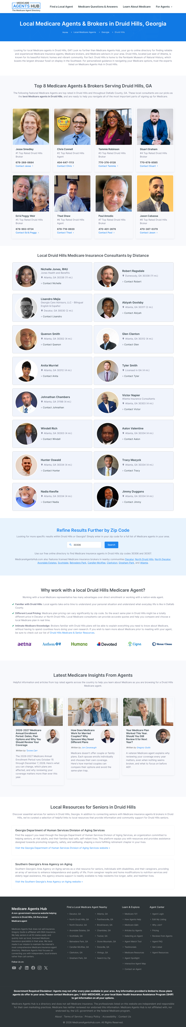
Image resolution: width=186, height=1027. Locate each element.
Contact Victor (132, 409)
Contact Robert (132, 281)
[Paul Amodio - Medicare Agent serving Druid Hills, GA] (114, 193)
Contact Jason (148, 232)
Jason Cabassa (149, 215)
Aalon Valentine (132, 428)
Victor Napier (131, 395)
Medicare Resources (134, 952)
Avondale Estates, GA (79, 930)
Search (111, 544)
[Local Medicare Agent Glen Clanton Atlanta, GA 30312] (107, 339)
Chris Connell (65, 149)
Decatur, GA (75, 914)
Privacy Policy (92, 1016)
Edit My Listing (159, 919)
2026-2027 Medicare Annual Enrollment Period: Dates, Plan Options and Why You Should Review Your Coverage (28, 738)
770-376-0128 (107, 162)
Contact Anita (50, 376)
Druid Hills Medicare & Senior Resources (72, 632)
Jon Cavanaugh (88, 747)
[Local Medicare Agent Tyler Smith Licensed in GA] (107, 370)
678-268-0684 (25, 162)
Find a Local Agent (61, 6)
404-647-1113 (65, 162)
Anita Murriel (49, 365)
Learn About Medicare (137, 6)
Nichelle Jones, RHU (54, 269)
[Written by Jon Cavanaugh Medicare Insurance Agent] (108, 736)
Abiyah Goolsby (132, 302)
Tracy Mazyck (131, 460)
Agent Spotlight (132, 958)
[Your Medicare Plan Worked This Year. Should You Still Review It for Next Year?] (148, 711)
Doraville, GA (102, 947)
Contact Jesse (24, 166)
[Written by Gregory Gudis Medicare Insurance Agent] (163, 736)
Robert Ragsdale (133, 271)
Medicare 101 (130, 914)
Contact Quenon (52, 344)
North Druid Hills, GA (79, 919)
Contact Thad (64, 232)
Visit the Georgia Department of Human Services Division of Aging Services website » (62, 847)
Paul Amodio (106, 215)
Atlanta (144, 562)
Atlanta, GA (102, 914)
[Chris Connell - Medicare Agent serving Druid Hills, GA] (72, 126)
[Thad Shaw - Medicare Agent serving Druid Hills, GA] (72, 193)
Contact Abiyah (132, 312)
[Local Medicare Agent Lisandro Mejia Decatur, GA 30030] (26, 307)
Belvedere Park (78, 562)
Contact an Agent (132, 969)
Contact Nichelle (52, 283)
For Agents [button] (163, 6)
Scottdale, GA (76, 936)
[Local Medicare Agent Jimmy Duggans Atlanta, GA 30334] (107, 496)
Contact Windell (51, 439)
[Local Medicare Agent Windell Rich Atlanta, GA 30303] (26, 433)
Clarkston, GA (75, 952)
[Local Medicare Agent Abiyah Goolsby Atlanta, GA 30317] (107, 307)
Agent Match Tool (132, 941)
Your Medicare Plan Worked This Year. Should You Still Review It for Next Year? (137, 736)
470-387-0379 (149, 229)
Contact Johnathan (53, 407)
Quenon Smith (50, 334)
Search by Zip (103, 958)
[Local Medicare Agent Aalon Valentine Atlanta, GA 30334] (107, 433)
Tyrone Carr (31, 750)
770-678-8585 (149, 162)
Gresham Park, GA (78, 958)
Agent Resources (160, 952)
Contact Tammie (108, 166)
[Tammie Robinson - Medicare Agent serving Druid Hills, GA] (114, 126)
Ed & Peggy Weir (25, 215)
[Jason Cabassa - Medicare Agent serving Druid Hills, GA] (155, 193)
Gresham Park (126, 562)
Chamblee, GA (103, 930)
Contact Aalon (132, 439)
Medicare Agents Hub (29, 909)
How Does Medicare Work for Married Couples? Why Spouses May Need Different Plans (83, 736)
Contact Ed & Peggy (26, 232)
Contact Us (124, 1016)
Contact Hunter (51, 470)
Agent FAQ (157, 941)
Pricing (155, 930)
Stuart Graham (148, 149)
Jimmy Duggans (133, 491)
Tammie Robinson (109, 149)
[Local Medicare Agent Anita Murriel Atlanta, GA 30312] (26, 370)
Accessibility (109, 1016)
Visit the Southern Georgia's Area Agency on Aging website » (49, 881)
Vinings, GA (102, 952)
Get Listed (157, 947)
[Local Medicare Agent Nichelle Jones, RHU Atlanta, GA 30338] (26, 276)
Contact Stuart (148, 166)
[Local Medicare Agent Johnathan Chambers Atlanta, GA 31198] (26, 402)
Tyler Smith (129, 365)
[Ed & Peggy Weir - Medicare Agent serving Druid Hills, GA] (31, 193)
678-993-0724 (25, 229)
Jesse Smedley (25, 149)
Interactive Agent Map (135, 963)
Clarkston (112, 562)
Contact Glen (131, 344)
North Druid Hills (144, 559)
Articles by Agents (133, 930)
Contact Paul (106, 232)
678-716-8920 (66, 229)
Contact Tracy (132, 470)
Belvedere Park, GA (78, 941)
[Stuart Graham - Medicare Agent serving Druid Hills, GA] (155, 126)
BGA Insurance (48, 932)
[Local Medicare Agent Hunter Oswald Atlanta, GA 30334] (26, 465)
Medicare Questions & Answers (98, 6)
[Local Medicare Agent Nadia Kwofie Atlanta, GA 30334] (26, 496)
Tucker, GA (101, 936)
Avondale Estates (47, 562)
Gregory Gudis (143, 747)
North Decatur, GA (78, 925)
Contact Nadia (51, 501)
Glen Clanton (131, 334)
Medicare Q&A (131, 925)
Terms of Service (73, 1016)
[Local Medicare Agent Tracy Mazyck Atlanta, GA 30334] (107, 465)
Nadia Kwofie (49, 491)
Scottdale (63, 562)
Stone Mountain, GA (106, 941)
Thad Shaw (63, 215)
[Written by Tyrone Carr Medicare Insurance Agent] (52, 736)
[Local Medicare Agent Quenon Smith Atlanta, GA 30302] (26, 339)
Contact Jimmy (132, 501)
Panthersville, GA (104, 919)
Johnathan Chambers (55, 397)
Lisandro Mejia (50, 299)
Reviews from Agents (162, 936)
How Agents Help (132, 919)
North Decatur (162, 559)
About (58, 1016)
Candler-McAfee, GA (79, 947)
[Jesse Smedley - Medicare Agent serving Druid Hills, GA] (31, 126)
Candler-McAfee (96, 562)
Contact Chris (64, 166)
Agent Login (158, 914)
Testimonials (130, 947)
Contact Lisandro (52, 316)
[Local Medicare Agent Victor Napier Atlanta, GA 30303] (107, 402)
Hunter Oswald (51, 460)
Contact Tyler (131, 376)
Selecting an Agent (133, 936)
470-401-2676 (107, 229)
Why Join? (157, 925)
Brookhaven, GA (104, 925)
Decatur (129, 559)
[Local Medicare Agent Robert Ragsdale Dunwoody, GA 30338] (107, 276)
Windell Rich (49, 428)
